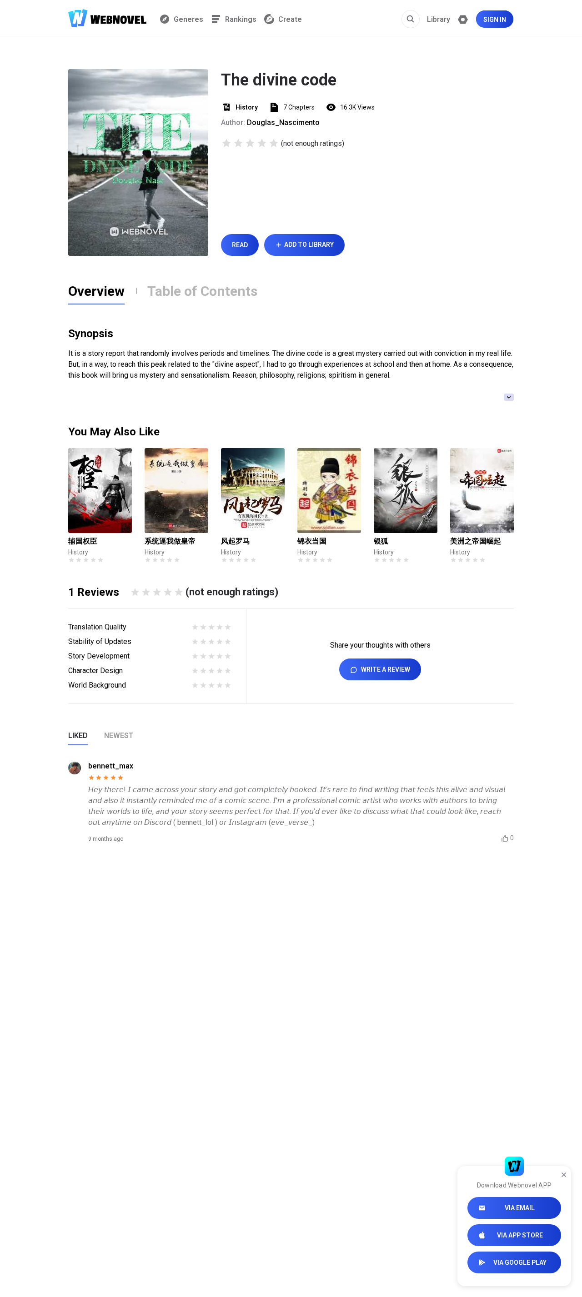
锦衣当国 (311, 541)
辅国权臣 (82, 541)
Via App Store (520, 1235)
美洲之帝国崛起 (475, 541)
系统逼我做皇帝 (170, 541)
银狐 (381, 541)
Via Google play (520, 1262)
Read (240, 245)
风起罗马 (235, 541)
